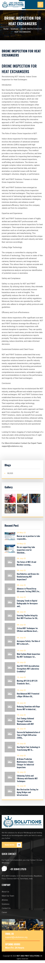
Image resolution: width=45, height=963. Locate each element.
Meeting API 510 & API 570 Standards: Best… (27, 682)
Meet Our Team (8, 896)
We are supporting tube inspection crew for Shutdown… (26, 550)
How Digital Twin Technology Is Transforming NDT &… (28, 748)
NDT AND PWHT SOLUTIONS (28, 956)
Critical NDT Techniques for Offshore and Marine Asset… (27, 629)
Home (5, 29)
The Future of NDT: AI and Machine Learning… (26, 563)
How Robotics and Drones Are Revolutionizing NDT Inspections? (28, 577)
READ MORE (9, 845)
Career (4, 912)
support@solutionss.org (16, 937)
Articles (5, 900)
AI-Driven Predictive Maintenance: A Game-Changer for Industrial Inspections (25, 763)
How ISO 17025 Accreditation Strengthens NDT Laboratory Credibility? (28, 669)
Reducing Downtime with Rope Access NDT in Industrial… (28, 708)
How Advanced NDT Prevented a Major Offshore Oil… (28, 695)
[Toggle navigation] (40, 4)
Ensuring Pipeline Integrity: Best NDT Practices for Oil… (27, 617)
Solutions (14, 29)
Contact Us (6, 908)
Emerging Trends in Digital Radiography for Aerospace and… (27, 603)
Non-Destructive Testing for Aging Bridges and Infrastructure (27, 792)
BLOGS (10, 473)
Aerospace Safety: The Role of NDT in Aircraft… (28, 642)
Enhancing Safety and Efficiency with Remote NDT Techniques (27, 778)
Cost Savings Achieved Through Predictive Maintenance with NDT (25, 721)
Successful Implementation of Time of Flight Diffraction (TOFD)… (28, 735)
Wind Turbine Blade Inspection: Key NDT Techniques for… (28, 655)
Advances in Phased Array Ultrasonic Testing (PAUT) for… (28, 590)
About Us (5, 892)
